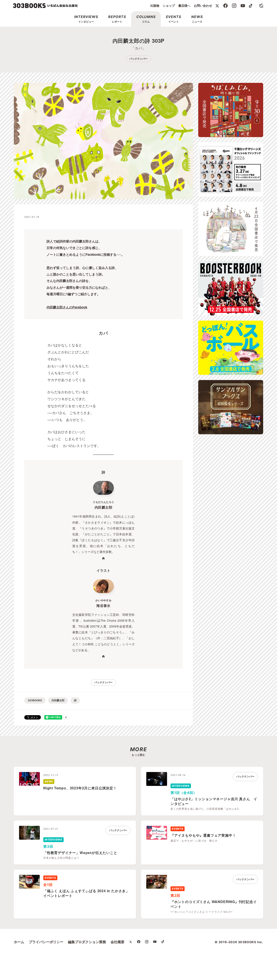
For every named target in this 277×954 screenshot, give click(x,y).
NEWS (49, 781)
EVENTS (177, 828)
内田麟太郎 (58, 700)
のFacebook (67, 307)
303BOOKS (35, 700)
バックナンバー (138, 58)
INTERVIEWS (181, 785)
